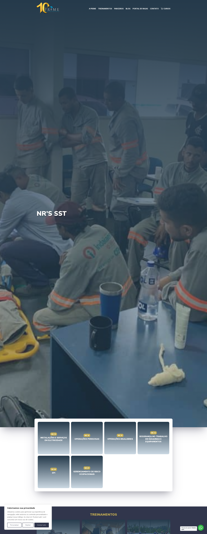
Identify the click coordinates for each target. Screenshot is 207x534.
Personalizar (14, 525)
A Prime (92, 8)
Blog (128, 8)
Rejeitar (28, 525)
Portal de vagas (140, 8)
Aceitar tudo (41, 525)
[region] (28, 517)
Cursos (167, 8)
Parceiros (119, 8)
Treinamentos (105, 8)
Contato (154, 8)
